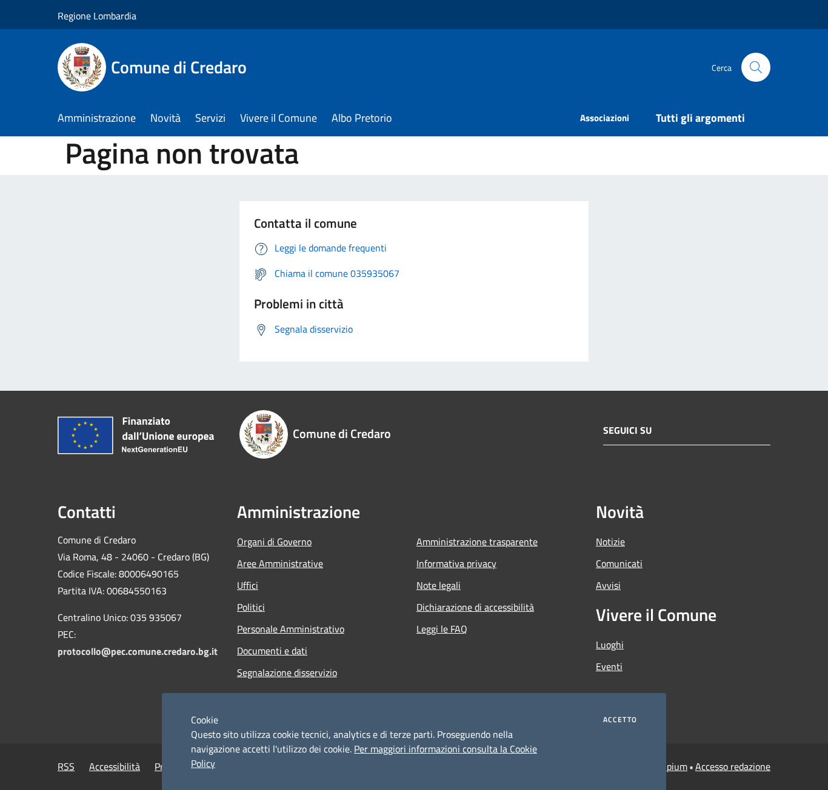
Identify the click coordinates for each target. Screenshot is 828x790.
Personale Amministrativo (290, 629)
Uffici (247, 585)
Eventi (609, 666)
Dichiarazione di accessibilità (475, 607)
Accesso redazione (732, 766)
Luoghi (610, 644)
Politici (251, 607)
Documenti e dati (272, 650)
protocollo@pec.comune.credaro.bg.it (138, 651)
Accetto (620, 719)
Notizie (610, 541)
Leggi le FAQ (441, 629)
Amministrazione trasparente (477, 541)
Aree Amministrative (280, 563)
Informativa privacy (456, 563)
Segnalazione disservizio (287, 672)
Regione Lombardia (97, 15)
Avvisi (608, 585)
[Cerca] (755, 67)
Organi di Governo (274, 541)
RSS (66, 766)
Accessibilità (114, 766)
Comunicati (619, 563)
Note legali (438, 585)
